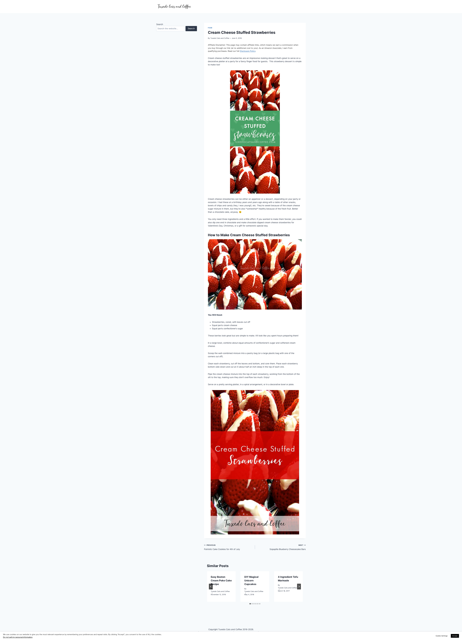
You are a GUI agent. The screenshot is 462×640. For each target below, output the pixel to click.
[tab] (250, 603)
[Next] (299, 586)
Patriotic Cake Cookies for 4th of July (222, 547)
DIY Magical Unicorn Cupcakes (251, 580)
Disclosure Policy (247, 51)
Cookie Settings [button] (442, 636)
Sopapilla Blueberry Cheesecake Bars (288, 547)
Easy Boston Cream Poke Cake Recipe (221, 580)
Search (159, 24)
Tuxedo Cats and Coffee (219, 38)
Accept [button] (455, 636)
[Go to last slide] (211, 586)
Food (210, 28)
